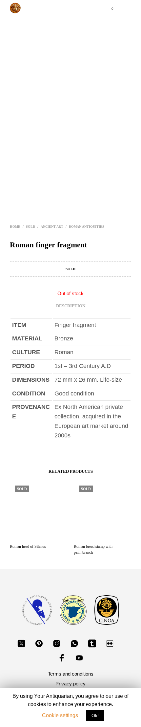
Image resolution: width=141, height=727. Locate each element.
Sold (30, 226)
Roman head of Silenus (28, 546)
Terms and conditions (70, 674)
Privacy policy (70, 683)
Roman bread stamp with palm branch (93, 549)
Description (70, 305)
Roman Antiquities (86, 226)
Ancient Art (52, 226)
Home (15, 226)
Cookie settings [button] (60, 715)
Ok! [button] (95, 715)
